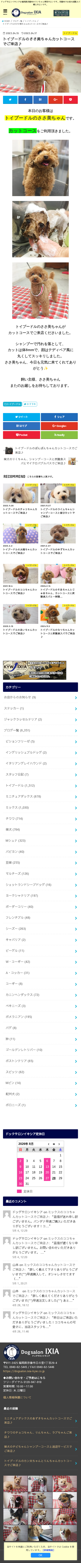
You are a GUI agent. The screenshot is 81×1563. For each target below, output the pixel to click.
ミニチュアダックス (23, 796)
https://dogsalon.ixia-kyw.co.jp (24, 1371)
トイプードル (14, 404)
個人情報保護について (17, 1397)
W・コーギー (18, 961)
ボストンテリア (19, 1061)
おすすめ (31, 404)
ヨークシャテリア (22, 895)
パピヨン (15, 851)
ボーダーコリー (19, 906)
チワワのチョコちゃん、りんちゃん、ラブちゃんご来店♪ (38, 1434)
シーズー (16, 928)
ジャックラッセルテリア (23, 719)
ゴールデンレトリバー (24, 1050)
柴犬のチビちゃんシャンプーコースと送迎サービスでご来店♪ (38, 1449)
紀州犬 (13, 1094)
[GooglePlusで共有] (55, 99)
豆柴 (13, 862)
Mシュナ (16, 840)
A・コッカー (18, 973)
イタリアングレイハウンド (26, 763)
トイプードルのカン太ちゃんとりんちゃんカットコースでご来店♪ (38, 1463)
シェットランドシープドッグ (28, 884)
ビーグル (15, 950)
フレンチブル (18, 917)
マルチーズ (17, 873)
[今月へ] (53, 1144)
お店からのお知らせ (20, 697)
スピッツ (15, 1072)
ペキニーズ (16, 1006)
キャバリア (16, 939)
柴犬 (13, 829)
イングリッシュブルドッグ (26, 752)
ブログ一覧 (17, 730)
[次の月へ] (60, 1144)
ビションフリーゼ (20, 741)
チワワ (14, 818)
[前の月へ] (47, 1144)
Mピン (13, 1083)
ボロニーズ (16, 1105)
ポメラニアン (19, 1017)
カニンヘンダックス (22, 995)
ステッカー (14, 708)
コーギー (14, 983)
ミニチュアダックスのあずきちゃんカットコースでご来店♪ (38, 1420)
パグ (11, 1028)
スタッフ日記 (17, 774)
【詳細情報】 (48, 1550)
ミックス (17, 807)
